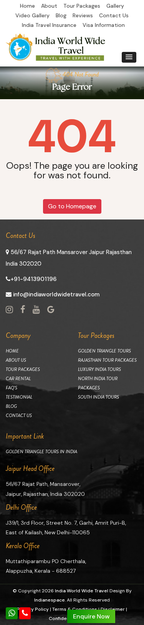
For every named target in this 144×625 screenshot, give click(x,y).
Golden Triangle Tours (104, 350)
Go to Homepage (72, 206)
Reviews (83, 15)
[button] (129, 57)
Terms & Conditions (74, 609)
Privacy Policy (33, 609)
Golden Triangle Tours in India (41, 451)
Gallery (115, 5)
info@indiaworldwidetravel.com (55, 294)
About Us (16, 360)
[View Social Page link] (9, 310)
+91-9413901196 (33, 279)
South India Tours (98, 397)
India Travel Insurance (49, 25)
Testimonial (19, 397)
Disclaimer (113, 609)
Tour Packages (81, 5)
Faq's (11, 387)
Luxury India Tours (99, 369)
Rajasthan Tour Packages (107, 360)
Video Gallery (32, 15)
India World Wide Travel (81, 591)
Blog (61, 15)
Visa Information (104, 25)
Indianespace (49, 600)
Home (27, 5)
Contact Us (114, 15)
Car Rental (18, 378)
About (49, 5)
